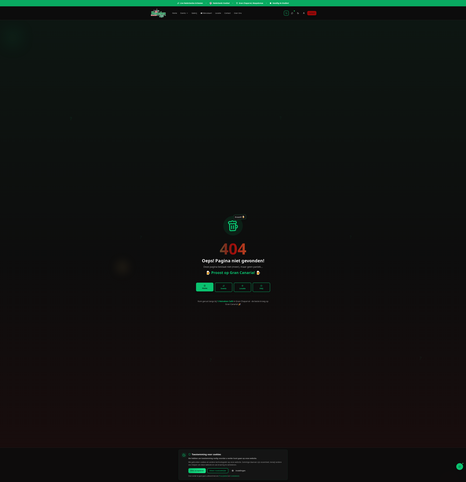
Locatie (218, 13)
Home (174, 13)
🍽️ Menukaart (206, 13)
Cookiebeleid (234, 476)
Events (183, 13)
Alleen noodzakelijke (217, 470)
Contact (227, 13)
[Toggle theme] (298, 13)
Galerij (194, 13)
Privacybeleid (223, 476)
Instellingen (240, 470)
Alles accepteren (197, 470)
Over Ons (238, 13)
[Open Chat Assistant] (459, 466)
